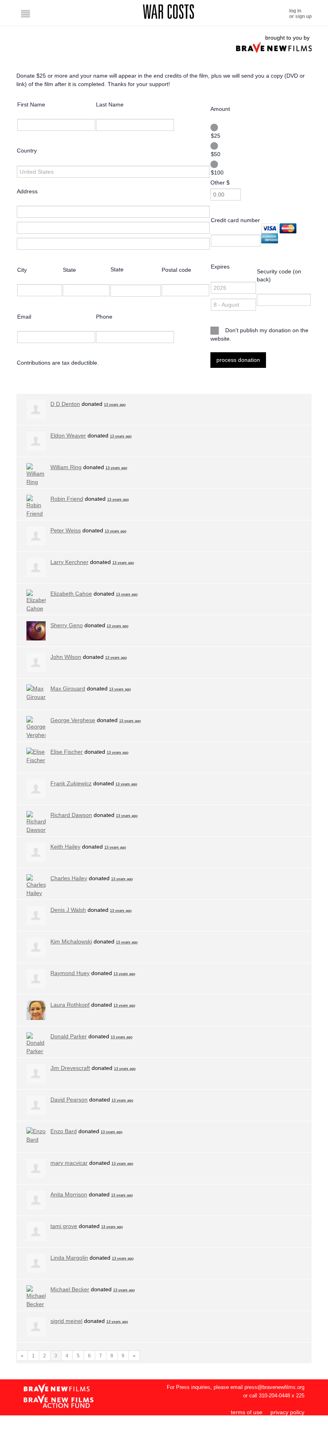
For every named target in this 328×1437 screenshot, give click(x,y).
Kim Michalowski (71, 941)
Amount (220, 109)
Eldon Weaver (68, 435)
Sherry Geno (66, 625)
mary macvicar (69, 1163)
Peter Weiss (65, 530)
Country (27, 150)
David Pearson (69, 1099)
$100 (217, 172)
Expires (220, 266)
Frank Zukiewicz (71, 783)
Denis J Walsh (68, 910)
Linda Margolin (69, 1257)
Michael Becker (69, 1289)
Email (24, 316)
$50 (215, 154)
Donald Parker (68, 1036)
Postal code (176, 270)
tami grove (63, 1226)
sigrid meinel (66, 1321)
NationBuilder (287, 1432)
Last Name (110, 104)
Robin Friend (66, 499)
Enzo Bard (63, 1131)
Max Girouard (67, 688)
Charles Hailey (68, 878)
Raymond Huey (70, 973)
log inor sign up (300, 13)
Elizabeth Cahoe (71, 593)
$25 (215, 135)
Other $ (220, 182)
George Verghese (72, 720)
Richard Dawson (71, 815)
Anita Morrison (68, 1194)
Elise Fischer (66, 752)
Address (27, 191)
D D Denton (65, 404)
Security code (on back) (279, 275)
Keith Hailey (65, 846)
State (69, 270)
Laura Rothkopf (70, 1004)
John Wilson (65, 657)
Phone (104, 316)
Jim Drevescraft (70, 1068)
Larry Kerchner (69, 562)
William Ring (66, 467)
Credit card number (235, 220)
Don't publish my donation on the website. (259, 334)
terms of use (246, 1412)
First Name (31, 104)
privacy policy (287, 1412)
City (22, 270)
